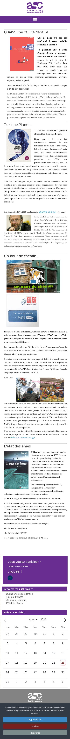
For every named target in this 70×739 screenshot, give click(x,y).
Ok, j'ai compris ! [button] (35, 719)
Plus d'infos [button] (35, 732)
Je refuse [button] (35, 726)
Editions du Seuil (47, 211)
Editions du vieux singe (23, 437)
